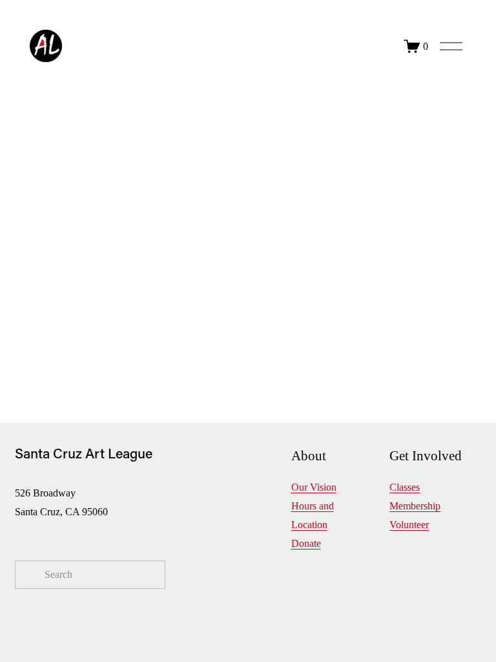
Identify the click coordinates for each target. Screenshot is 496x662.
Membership (414, 505)
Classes (404, 487)
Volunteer (409, 524)
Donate (306, 543)
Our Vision (313, 487)
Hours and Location (312, 515)
